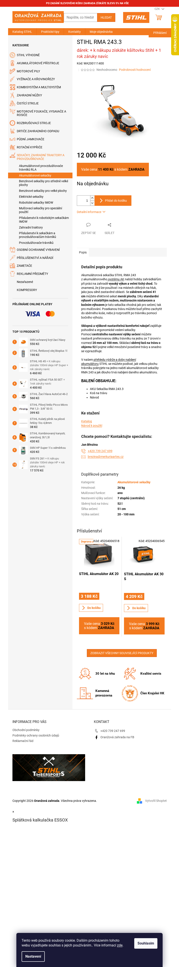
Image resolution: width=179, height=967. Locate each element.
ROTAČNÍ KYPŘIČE (29, 147)
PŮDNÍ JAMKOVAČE (30, 139)
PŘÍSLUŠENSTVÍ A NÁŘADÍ (35, 258)
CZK (157, 8)
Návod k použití (91, 425)
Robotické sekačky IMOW (36, 202)
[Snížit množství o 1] (92, 203)
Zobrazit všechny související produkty (121, 653)
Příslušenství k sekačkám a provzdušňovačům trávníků (37, 235)
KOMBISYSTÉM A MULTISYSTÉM (39, 87)
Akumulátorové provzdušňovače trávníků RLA (41, 167)
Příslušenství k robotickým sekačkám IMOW (44, 219)
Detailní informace (89, 212)
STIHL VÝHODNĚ (28, 55)
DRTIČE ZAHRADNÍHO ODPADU (38, 131)
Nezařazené (25, 282)
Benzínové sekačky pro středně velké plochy (43, 183)
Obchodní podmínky (26, 730)
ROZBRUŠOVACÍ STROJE (34, 123)
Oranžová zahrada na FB (117, 737)
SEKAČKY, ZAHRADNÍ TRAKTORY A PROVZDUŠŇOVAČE (40, 157)
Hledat (106, 17)
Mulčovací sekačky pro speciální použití (40, 210)
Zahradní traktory (31, 227)
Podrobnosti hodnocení (135, 69)
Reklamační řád (22, 741)
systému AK (115, 279)
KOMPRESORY (27, 290)
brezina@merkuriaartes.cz (106, 456)
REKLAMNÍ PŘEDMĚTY (32, 274)
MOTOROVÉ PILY (28, 71)
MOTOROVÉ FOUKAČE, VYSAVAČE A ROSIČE (41, 113)
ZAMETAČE (24, 265)
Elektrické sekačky (31, 196)
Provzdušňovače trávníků (36, 242)
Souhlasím (146, 943)
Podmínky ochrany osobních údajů (35, 735)
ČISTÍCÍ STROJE (28, 103)
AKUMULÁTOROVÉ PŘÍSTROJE (38, 63)
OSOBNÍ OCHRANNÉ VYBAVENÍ (38, 249)
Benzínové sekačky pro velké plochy (43, 190)
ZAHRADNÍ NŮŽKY (29, 95)
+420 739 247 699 (100, 451)
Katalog (86, 421)
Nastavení (33, 956)
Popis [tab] (83, 252)
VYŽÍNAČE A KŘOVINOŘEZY (36, 79)
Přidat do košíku (116, 200)
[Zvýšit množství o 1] (92, 198)
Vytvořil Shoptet (156, 800)
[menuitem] (22, 31)
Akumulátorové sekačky (35, 175)
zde (119, 945)
